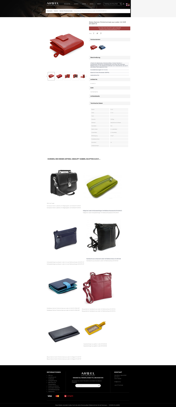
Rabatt (99, 4)
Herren (76, 4)
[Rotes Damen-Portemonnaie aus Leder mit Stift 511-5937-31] (94, 47)
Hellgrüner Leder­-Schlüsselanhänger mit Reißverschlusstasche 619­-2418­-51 (101, 212)
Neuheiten (67, 4)
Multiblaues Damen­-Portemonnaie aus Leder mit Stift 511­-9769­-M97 (63, 310)
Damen (84, 4)
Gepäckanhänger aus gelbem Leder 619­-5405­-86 (95, 346)
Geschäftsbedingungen (54, 389)
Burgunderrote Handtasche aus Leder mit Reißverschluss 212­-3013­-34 (98, 311)
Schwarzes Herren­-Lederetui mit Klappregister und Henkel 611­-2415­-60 (64, 207)
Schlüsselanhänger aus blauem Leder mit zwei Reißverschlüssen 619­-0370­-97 (65, 264)
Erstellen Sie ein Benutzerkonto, (108, 29)
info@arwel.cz (117, 381)
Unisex (91, 4)
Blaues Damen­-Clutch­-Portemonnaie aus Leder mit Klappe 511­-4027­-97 (64, 359)
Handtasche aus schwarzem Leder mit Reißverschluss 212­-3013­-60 (102, 260)
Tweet (97, 33)
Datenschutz (51, 391)
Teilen (93, 33)
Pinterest (100, 33)
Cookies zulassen (114, 405)
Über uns (50, 375)
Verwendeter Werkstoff (54, 387)
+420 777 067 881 (118, 385)
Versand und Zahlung (53, 386)
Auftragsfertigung (52, 380)
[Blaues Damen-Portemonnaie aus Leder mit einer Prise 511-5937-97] (102, 47)
